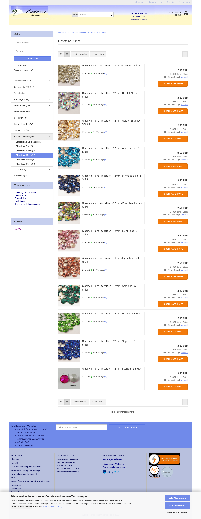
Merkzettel (185, 2)
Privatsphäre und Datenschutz (24, 474)
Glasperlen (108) (21, 118)
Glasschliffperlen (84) (23, 124)
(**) (105, 73)
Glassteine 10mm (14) (26, 151)
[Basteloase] (39, 12)
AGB (13, 478)
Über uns (15, 459)
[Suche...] (111, 14)
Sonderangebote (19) (23, 81)
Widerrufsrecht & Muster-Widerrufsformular (30, 481)
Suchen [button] (140, 2)
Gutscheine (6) (20, 176)
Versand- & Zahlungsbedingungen (26, 470)
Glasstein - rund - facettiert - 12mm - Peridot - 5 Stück (111, 313)
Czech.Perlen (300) (22, 112)
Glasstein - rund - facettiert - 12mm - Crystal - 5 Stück (111, 65)
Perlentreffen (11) (21, 93)
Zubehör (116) (20, 169)
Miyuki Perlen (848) (22, 105)
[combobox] (80, 54)
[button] (155, 2)
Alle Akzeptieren (177, 498)
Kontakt (14, 463)
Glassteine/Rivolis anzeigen (28, 142)
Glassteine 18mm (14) (26, 164)
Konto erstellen (20, 65)
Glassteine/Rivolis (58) (24, 136)
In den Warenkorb (173, 84)
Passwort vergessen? (23, 70)
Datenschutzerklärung (52, 506)
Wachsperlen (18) (21, 130)
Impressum (16, 485)
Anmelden (32, 59)
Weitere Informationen (177, 512)
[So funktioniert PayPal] (111, 472)
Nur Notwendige (177, 505)
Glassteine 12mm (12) (26, 155)
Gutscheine (16, 489)
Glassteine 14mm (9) (25, 159)
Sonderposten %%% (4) (24, 87)
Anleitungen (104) (21, 99)
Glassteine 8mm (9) (24, 146)
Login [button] (171, 2)
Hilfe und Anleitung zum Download (26, 466)
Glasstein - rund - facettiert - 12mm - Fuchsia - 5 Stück (111, 368)
